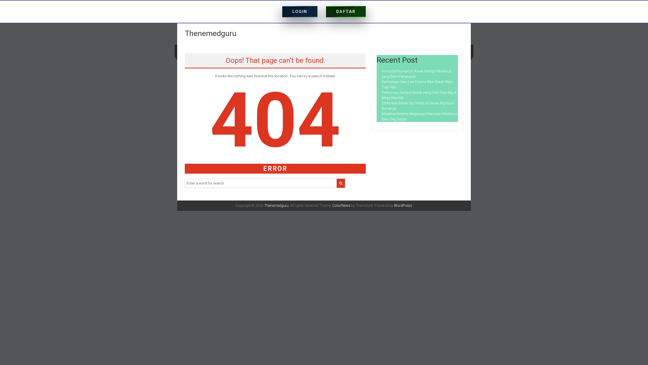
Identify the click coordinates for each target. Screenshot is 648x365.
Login (299, 11)
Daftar (346, 11)
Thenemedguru (210, 33)
